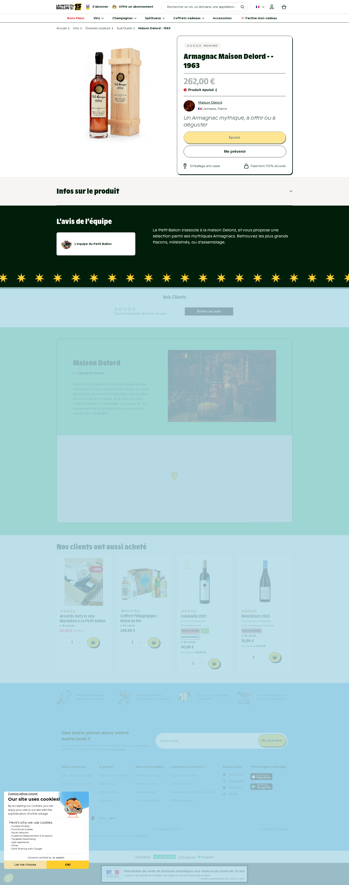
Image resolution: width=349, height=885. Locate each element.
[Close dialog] (268, 392)
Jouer (225, 496)
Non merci (225, 510)
